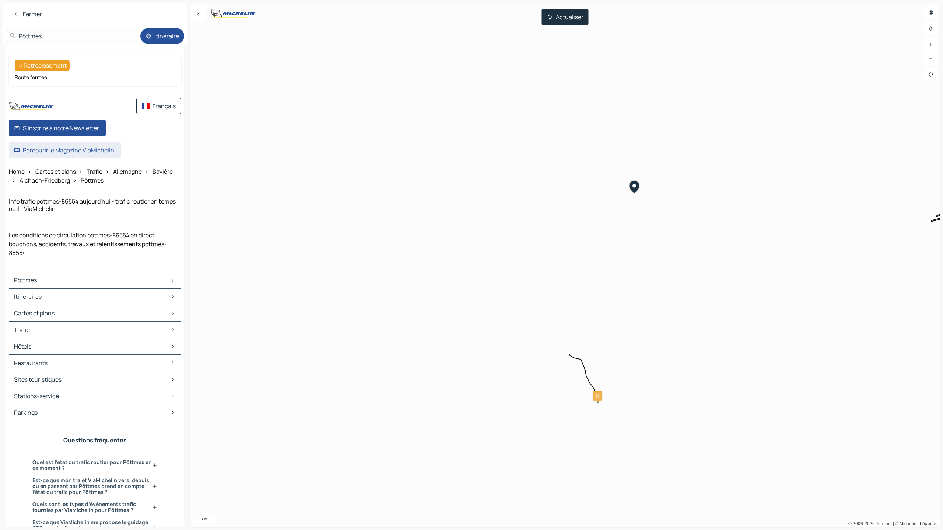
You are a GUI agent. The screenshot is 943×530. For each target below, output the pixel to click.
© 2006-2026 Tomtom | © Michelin (882, 523)
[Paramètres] (931, 28)
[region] (565, 265)
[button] (597, 396)
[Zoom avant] (931, 45)
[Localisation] (931, 74)
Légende (929, 523)
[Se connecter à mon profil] (931, 12)
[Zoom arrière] (931, 58)
